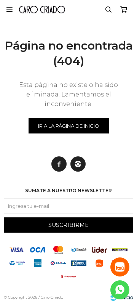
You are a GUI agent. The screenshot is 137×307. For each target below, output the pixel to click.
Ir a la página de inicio (68, 126)
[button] (108, 9)
